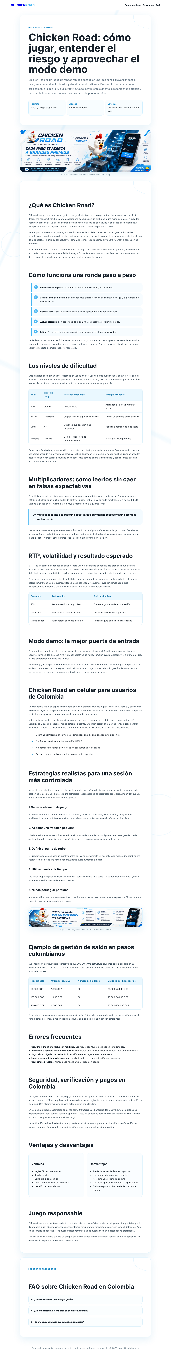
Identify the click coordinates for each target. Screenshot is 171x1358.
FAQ (158, 5)
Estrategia (148, 5)
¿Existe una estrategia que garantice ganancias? (59, 1322)
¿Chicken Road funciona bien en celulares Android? (61, 1310)
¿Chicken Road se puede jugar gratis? (53, 1299)
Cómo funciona (133, 5)
